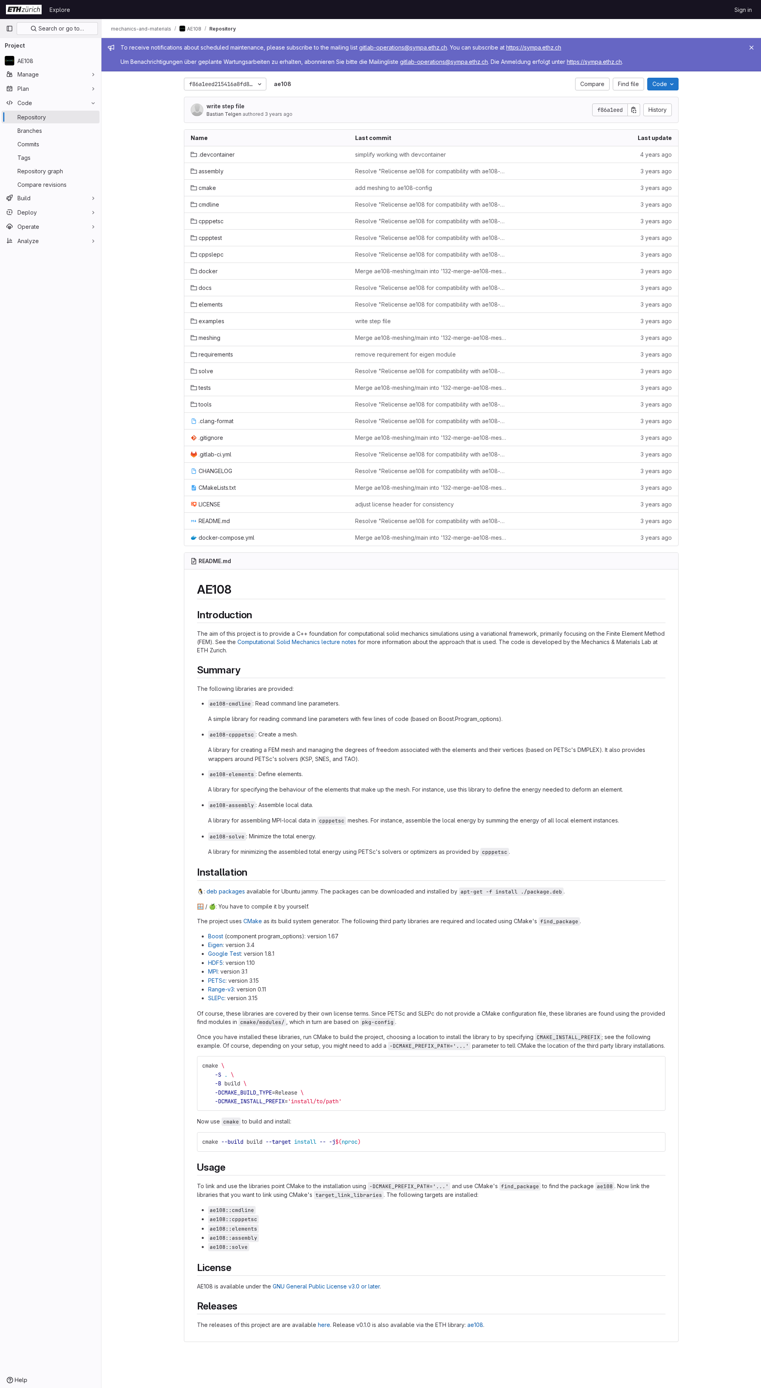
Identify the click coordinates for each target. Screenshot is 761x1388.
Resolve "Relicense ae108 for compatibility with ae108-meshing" (431, 171)
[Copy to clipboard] (656, 1065)
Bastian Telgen (224, 114)
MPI (213, 971)
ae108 (475, 1324)
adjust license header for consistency (404, 504)
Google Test (224, 953)
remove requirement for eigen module (405, 354)
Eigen (215, 944)
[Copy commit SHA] (633, 110)
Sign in (743, 9)
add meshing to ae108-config (393, 187)
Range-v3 (221, 989)
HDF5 (215, 962)
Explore (60, 9)
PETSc (217, 980)
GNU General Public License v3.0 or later (326, 1286)
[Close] (751, 47)
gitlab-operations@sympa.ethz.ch (403, 47)
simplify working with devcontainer (400, 154)
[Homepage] (23, 9)
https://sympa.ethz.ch (533, 47)
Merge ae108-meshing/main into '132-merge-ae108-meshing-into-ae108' (431, 271)
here (324, 1324)
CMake (252, 921)
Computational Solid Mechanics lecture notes (296, 641)
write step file (226, 106)
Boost (215, 936)
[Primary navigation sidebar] (9, 28)
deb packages (226, 891)
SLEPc (216, 998)
